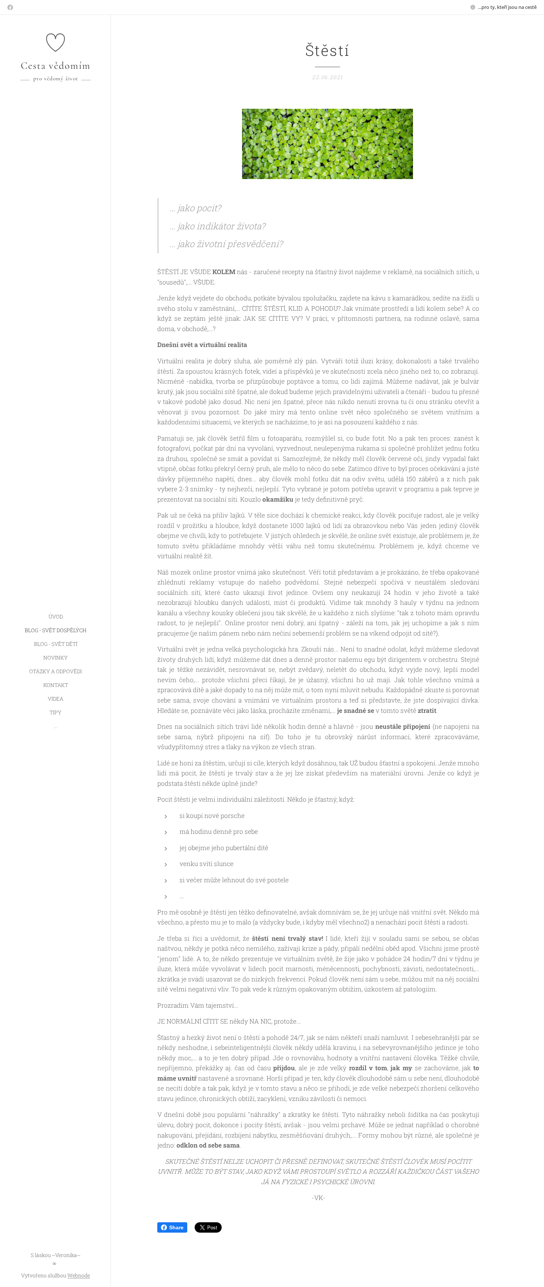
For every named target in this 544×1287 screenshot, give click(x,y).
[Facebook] (10, 7)
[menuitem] (55, 616)
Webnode (78, 1275)
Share (176, 1227)
